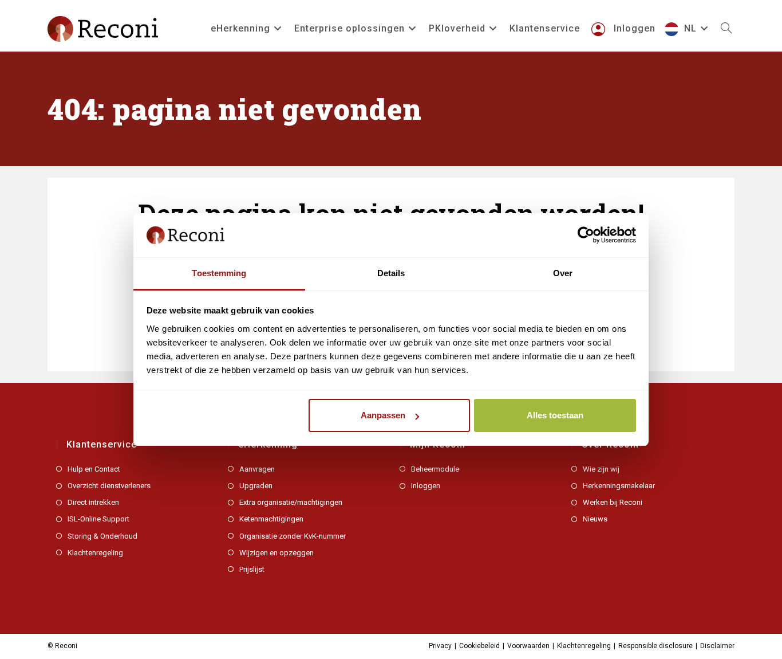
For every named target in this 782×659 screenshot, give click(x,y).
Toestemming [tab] (219, 273)
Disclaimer (717, 646)
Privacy (440, 646)
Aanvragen (257, 469)
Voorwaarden (528, 646)
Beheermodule (435, 469)
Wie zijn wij (601, 469)
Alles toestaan (555, 415)
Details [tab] (391, 273)
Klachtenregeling (95, 552)
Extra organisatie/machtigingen (290, 502)
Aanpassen (383, 415)
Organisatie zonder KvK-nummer (292, 536)
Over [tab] (562, 273)
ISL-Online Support (98, 519)
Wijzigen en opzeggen (276, 552)
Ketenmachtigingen (271, 519)
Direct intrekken (93, 502)
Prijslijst (251, 569)
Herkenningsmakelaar (619, 485)
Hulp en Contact (94, 469)
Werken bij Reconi (612, 502)
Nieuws (595, 519)
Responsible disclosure (655, 646)
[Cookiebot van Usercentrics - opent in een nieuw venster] (586, 235)
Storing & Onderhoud (102, 536)
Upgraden (255, 485)
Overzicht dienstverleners (109, 485)
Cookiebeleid (479, 646)
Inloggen (425, 485)
